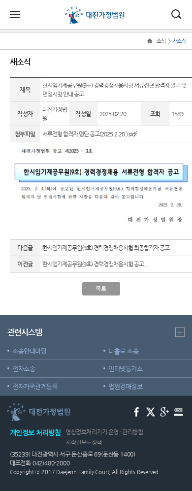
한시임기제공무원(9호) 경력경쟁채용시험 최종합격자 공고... (108, 247)
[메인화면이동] (150, 41)
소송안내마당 (29, 351)
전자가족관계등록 (35, 386)
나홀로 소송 (123, 351)
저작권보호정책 (83, 442)
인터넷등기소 (125, 368)
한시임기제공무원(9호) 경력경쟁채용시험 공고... (95, 264)
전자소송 (23, 368)
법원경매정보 (125, 386)
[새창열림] (136, 411)
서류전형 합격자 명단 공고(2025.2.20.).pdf (89, 134)
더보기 (180, 332)
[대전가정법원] (96, 10)
